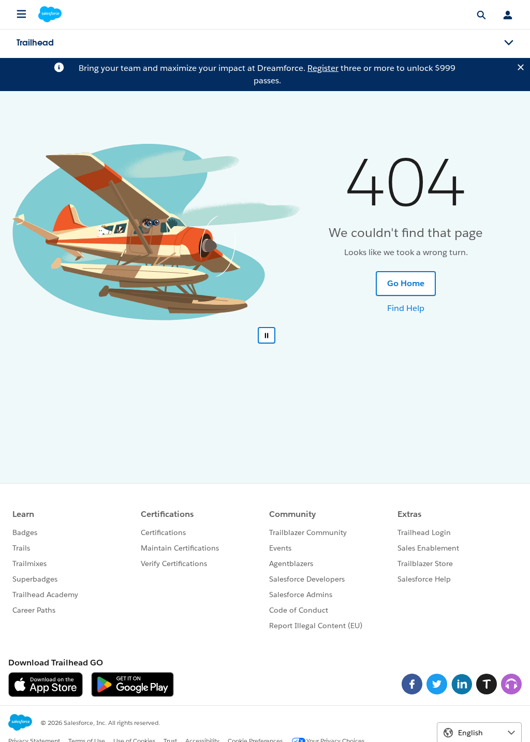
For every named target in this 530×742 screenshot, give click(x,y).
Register (322, 68)
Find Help (405, 308)
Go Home (405, 283)
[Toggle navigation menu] (509, 43)
